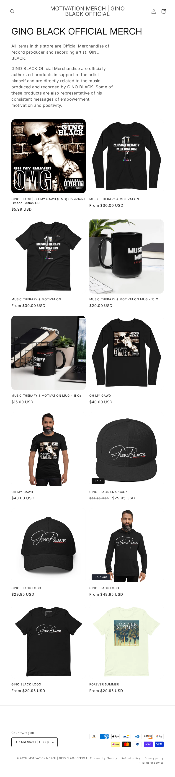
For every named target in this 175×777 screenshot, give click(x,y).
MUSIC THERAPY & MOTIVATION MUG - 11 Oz (46, 395)
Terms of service (153, 762)
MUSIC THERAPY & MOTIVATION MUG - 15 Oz (124, 299)
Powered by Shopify (103, 758)
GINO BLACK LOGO (26, 588)
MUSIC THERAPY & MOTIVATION (114, 199)
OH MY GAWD (100, 395)
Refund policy (130, 758)
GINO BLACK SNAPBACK (108, 492)
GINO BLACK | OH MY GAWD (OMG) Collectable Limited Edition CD (48, 201)
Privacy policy (154, 758)
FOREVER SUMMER (104, 684)
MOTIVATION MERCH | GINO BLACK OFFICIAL (58, 758)
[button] (12, 11)
